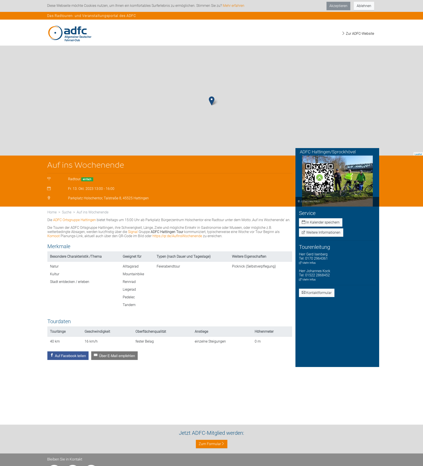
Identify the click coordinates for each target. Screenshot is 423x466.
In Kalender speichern (322, 222)
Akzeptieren (338, 6)
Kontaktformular (318, 293)
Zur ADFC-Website (359, 33)
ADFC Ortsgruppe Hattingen (74, 220)
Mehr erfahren (233, 6)
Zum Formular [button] (210, 444)
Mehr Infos (309, 262)
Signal (133, 232)
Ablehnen (364, 6)
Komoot (53, 236)
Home (52, 212)
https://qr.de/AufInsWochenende (177, 236)
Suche (66, 212)
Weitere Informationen (322, 232)
